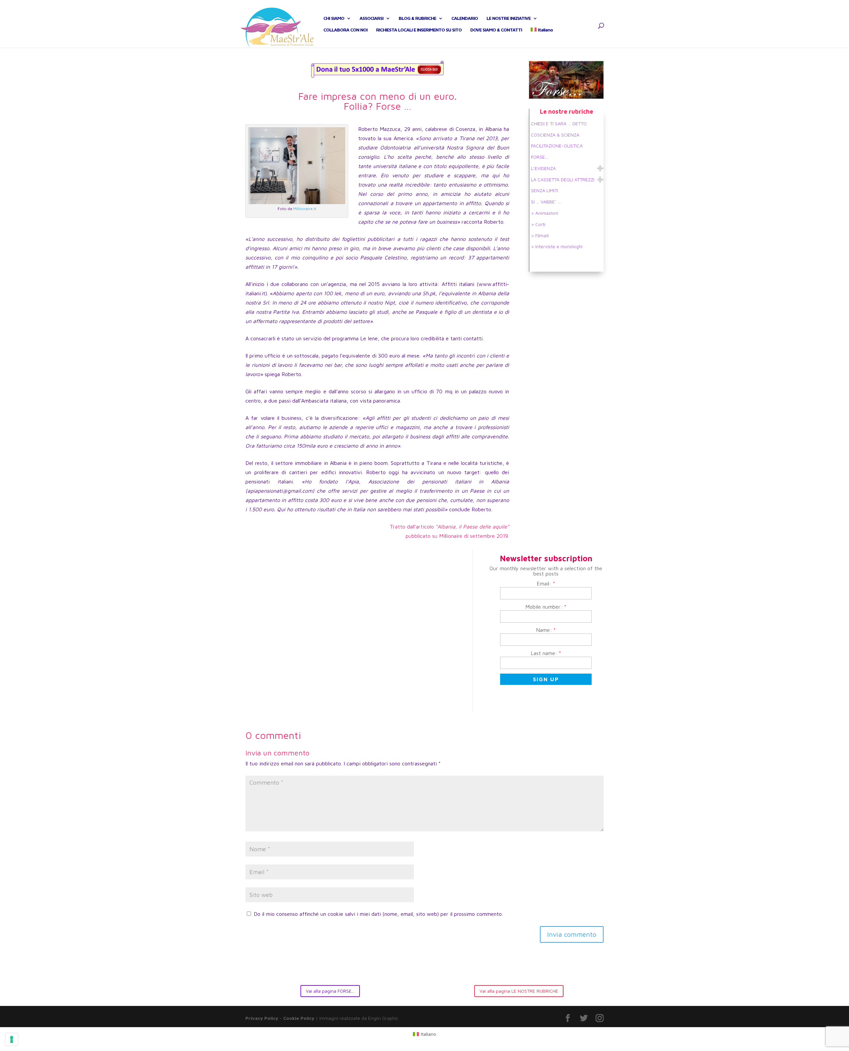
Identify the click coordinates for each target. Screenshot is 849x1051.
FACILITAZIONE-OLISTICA (557, 145)
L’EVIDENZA (543, 168)
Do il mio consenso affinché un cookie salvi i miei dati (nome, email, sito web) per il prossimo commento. (378, 914)
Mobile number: (545, 606)
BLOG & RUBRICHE (417, 18)
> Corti (538, 224)
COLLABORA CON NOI (345, 30)
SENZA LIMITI (544, 190)
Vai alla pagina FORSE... (330, 991)
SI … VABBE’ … (546, 201)
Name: (546, 630)
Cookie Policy (298, 1018)
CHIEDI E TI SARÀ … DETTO (559, 123)
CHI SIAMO (333, 18)
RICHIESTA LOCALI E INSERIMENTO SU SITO (419, 30)
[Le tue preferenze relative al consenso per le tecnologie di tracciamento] (11, 1039)
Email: (546, 583)
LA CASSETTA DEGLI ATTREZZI (562, 179)
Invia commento (571, 934)
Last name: (546, 653)
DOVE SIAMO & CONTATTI (496, 30)
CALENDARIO (464, 18)
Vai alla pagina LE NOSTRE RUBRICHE (519, 991)
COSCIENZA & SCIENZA (555, 135)
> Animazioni (544, 213)
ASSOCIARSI (371, 18)
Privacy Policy (261, 1018)
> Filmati (540, 235)
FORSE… (539, 157)
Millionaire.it (304, 208)
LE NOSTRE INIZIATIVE (509, 18)
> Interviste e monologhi (556, 246)
